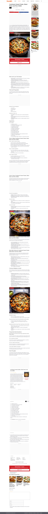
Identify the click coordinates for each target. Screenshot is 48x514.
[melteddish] (9, 1)
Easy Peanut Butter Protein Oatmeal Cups (19, 484)
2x (27, 401)
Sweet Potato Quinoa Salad (13, 472)
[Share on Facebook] (24, 12)
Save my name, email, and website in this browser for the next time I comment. (19, 507)
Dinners (10, 7)
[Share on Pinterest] (14, 12)
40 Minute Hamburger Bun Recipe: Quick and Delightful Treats (34, 28)
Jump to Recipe (18, 9)
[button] (41, 1)
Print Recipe (22, 9)
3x (28, 401)
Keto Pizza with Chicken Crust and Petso (26, 484)
